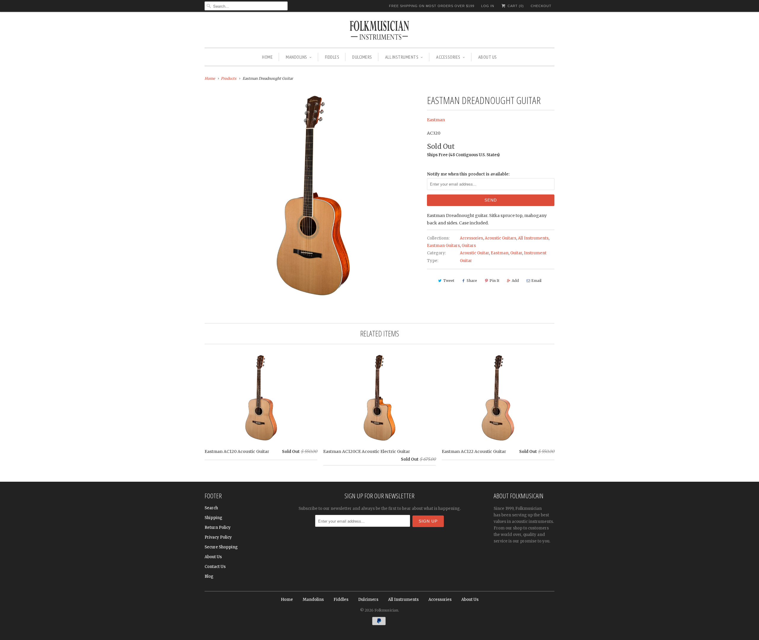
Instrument (535, 253)
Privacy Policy (218, 537)
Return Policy (218, 527)
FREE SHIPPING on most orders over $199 (431, 6)
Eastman (436, 119)
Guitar (516, 253)
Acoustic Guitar (474, 253)
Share (472, 280)
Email (536, 280)
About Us (487, 57)
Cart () (515, 6)
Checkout (541, 6)
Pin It (494, 280)
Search (211, 507)
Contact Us (215, 566)
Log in (487, 6)
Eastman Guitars (443, 245)
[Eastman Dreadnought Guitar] (313, 196)
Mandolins (296, 57)
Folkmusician (386, 610)
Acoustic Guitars (500, 238)
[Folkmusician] (379, 31)
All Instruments (402, 57)
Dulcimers (362, 57)
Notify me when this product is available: (468, 174)
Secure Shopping (221, 547)
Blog (209, 576)
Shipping (213, 517)
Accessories (448, 57)
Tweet (448, 280)
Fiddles (332, 57)
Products (228, 78)
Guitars (469, 245)
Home (267, 57)
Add (515, 280)
